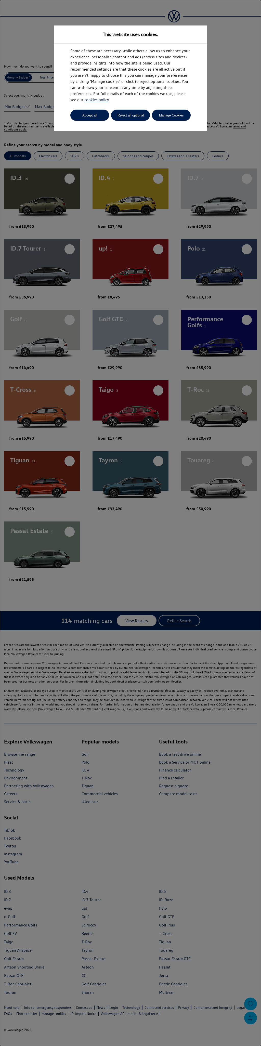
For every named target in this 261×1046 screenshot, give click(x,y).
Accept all (89, 115)
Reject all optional (131, 115)
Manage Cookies (171, 115)
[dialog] (130, 523)
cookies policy (96, 99)
